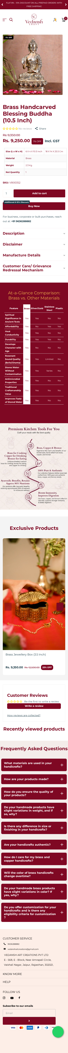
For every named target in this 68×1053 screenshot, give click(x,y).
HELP (6, 982)
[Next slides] (59, 607)
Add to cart (39, 193)
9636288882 (13, 944)
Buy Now (22, 205)
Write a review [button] (34, 706)
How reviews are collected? (23, 715)
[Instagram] (4, 998)
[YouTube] (11, 998)
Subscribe (29, 1021)
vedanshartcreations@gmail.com (23, 949)
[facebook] (19, 998)
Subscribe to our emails (18, 1005)
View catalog (5, 19)
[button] (10, 128)
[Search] (11, 20)
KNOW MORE (12, 974)
